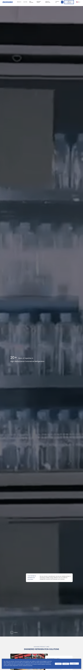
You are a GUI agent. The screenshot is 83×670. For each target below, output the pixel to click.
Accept (58, 663)
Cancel (65, 663)
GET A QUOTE (69, 2)
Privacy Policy (74, 664)
